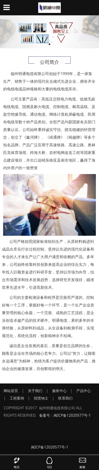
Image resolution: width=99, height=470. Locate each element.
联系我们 (66, 398)
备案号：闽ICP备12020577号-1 (65, 415)
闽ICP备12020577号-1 (49, 447)
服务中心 (59, 390)
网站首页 (11, 390)
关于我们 (35, 390)
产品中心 (83, 390)
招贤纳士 (41, 398)
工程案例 (17, 398)
